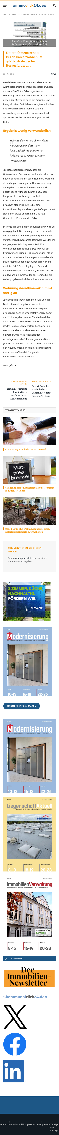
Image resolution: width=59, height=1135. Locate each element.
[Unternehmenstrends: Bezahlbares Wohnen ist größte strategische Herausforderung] (29, 34)
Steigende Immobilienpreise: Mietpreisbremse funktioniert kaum (29, 489)
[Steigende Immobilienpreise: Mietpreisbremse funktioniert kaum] (29, 470)
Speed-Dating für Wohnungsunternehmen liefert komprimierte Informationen (27, 530)
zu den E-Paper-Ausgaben (21, 706)
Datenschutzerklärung (18, 1124)
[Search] (54, 5)
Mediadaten (34, 1124)
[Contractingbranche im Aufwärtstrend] (29, 431)
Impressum (45, 1124)
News (53, 74)
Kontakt (4, 1124)
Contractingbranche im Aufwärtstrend (25, 449)
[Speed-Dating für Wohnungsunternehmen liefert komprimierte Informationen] (29, 511)
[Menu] (5, 5)
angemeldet (24, 558)
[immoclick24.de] (29, 5)
